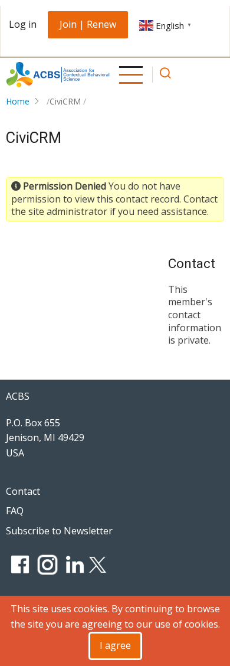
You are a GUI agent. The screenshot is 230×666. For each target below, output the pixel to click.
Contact (23, 491)
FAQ (15, 510)
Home (17, 101)
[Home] (58, 74)
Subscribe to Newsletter (59, 530)
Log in (23, 24)
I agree (115, 645)
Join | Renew (88, 24)
